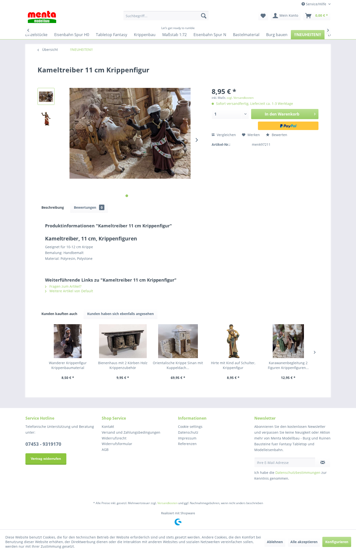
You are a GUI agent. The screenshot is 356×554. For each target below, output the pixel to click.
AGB (105, 449)
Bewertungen (88, 207)
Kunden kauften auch (59, 313)
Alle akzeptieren (303, 541)
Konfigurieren (336, 541)
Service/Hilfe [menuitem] (316, 4)
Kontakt (108, 426)
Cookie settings (190, 426)
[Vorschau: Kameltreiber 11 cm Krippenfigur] (46, 96)
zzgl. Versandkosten (240, 98)
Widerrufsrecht (114, 438)
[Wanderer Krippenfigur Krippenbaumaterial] (68, 341)
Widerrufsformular (117, 443)
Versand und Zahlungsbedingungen (131, 432)
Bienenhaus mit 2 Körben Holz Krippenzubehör (122, 365)
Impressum (187, 438)
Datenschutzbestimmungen (297, 472)
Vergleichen (226, 134)
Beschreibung (52, 207)
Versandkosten (167, 503)
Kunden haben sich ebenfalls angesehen (120, 313)
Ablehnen (275, 541)
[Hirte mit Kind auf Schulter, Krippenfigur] (233, 341)
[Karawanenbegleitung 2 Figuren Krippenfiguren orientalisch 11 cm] (288, 341)
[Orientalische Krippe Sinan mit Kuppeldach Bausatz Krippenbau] (178, 341)
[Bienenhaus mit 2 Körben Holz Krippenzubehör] (123, 341)
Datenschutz (188, 432)
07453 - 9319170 (43, 444)
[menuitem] (166, 16)
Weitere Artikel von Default (70, 291)
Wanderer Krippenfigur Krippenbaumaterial (68, 365)
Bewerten (279, 134)
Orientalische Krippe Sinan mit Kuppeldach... (178, 365)
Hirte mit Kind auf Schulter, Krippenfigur (233, 365)
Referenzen (187, 443)
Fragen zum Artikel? (64, 286)
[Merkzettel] (263, 16)
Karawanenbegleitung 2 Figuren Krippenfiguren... (288, 365)
